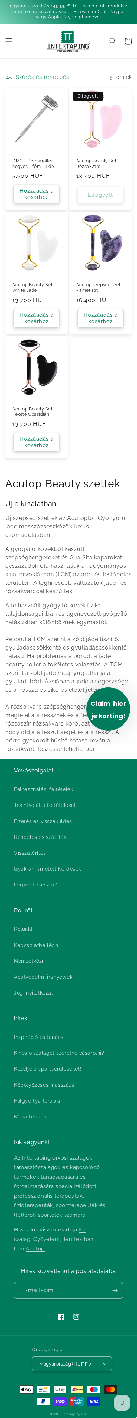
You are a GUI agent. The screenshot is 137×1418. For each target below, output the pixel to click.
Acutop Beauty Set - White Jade (34, 287)
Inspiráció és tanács (39, 1037)
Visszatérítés (30, 853)
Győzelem (46, 1239)
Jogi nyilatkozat (33, 993)
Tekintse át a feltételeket (45, 805)
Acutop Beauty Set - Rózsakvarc (97, 163)
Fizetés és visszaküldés (43, 821)
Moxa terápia (30, 1116)
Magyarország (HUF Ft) (65, 1364)
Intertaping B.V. (75, 1414)
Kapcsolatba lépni (36, 945)
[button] (9, 41)
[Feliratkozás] (115, 1290)
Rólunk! (23, 929)
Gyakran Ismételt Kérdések (47, 869)
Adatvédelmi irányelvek (43, 977)
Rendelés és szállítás (40, 837)
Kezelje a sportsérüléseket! (47, 1069)
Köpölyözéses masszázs (44, 1085)
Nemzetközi (28, 961)
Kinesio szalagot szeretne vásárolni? (59, 1053)
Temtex (73, 1239)
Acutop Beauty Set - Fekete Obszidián (34, 412)
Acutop (35, 1249)
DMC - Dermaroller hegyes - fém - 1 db (33, 163)
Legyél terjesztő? (35, 884)
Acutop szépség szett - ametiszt (99, 287)
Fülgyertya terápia (37, 1101)
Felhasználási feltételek (43, 789)
